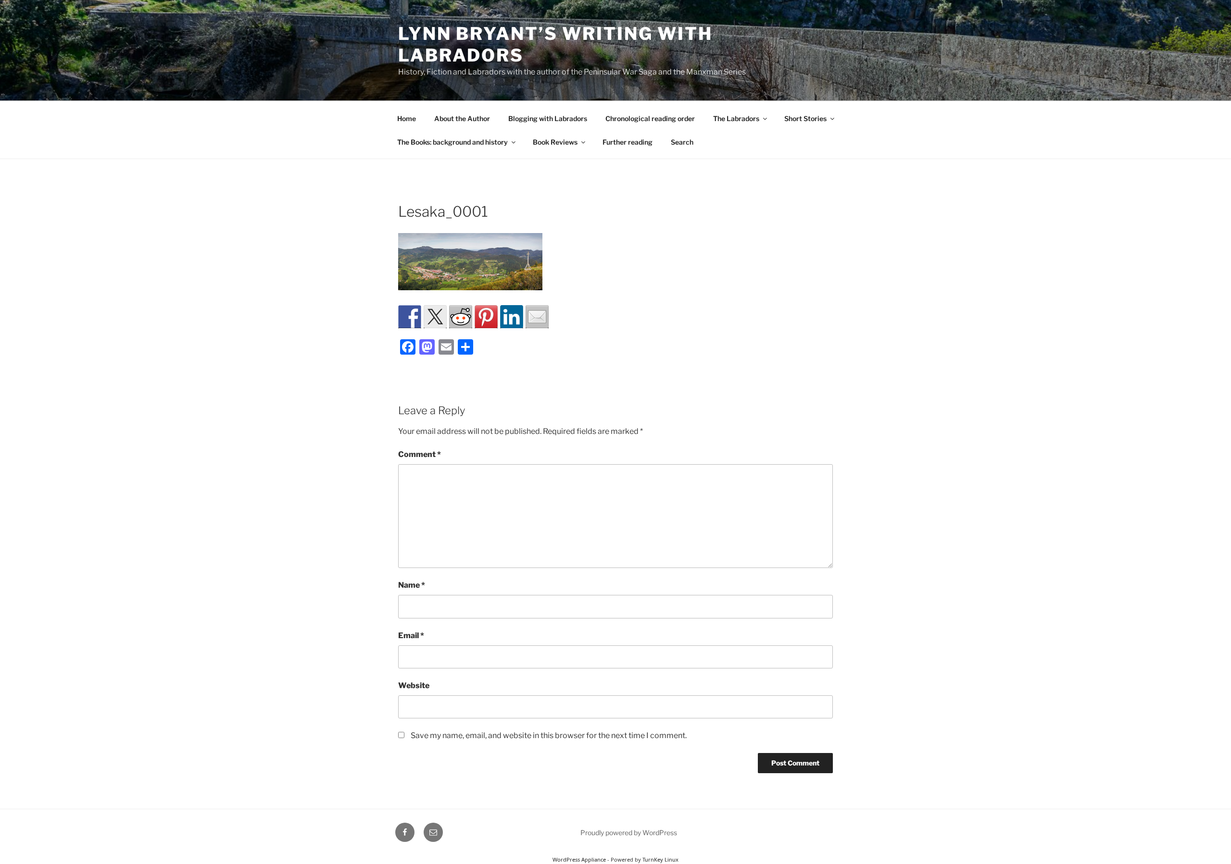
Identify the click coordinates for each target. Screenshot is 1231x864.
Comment (419, 454)
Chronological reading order (650, 118)
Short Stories (805, 118)
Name (411, 585)
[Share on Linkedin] (511, 316)
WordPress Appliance (579, 859)
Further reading (628, 142)
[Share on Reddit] (460, 316)
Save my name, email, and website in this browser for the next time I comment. (549, 735)
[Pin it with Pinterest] (486, 316)
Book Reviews (555, 142)
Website (413, 685)
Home (406, 118)
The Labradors (736, 118)
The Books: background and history (452, 142)
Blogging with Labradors (547, 118)
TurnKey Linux (660, 859)
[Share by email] (537, 316)
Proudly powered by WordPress (628, 832)
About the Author (462, 118)
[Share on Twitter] (435, 316)
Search (682, 142)
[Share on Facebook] (409, 316)
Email (411, 635)
